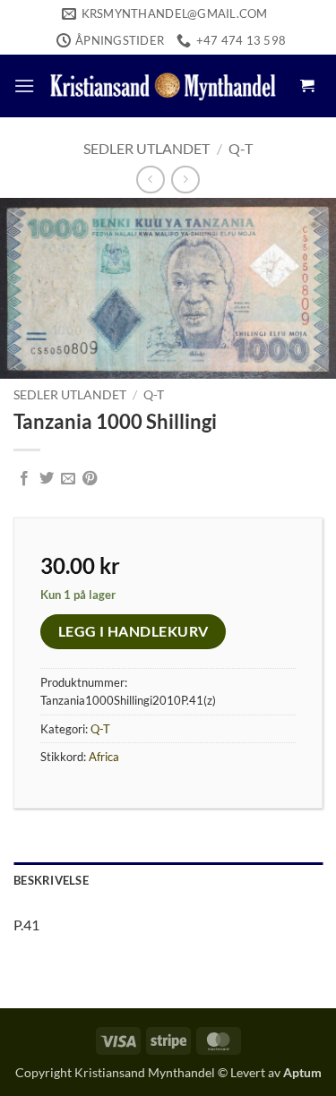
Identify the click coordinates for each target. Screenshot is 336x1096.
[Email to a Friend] (68, 479)
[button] (24, 85)
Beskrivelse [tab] (51, 880)
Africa (104, 756)
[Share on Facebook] (24, 479)
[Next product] (150, 179)
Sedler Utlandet (146, 148)
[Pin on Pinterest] (89, 479)
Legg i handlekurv (133, 631)
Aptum (302, 1072)
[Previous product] (185, 179)
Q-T (240, 148)
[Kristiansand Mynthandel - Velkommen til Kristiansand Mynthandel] (163, 86)
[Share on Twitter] (46, 479)
